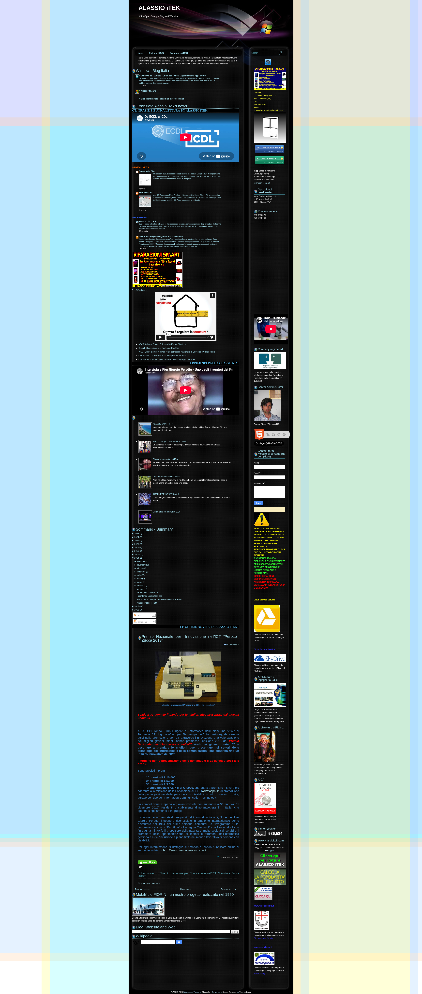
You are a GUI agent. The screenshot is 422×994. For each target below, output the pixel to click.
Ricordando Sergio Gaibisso (149, 596)
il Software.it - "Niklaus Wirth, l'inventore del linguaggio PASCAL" (167, 359)
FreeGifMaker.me (139, 290)
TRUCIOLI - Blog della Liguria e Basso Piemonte (161, 236)
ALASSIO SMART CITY (163, 424)
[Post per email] (140, 867)
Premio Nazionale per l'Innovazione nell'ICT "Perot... (160, 599)
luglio (139, 575)
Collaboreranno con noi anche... (167, 477)
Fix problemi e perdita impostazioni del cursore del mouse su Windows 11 (168, 78)
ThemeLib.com (245, 992)
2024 (136, 537)
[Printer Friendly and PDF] (147, 864)
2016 (136, 551)
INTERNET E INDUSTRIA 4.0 (166, 494)
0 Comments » (233, 645)
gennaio (140, 589)
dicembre (141, 561)
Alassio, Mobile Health (147, 603)
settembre (141, 572)
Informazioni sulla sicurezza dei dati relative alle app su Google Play (180, 174)
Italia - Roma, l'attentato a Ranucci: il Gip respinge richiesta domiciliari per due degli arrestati (175, 224)
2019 (136, 547)
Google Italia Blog (147, 171)
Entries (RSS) (156, 53)
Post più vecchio (228, 889)
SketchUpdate (145, 192)
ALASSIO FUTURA (147, 221)
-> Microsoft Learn (147, 91)
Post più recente (142, 889)
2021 (136, 541)
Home (140, 53)
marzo (139, 582)
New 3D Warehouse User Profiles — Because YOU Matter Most (179, 195)
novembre (141, 565)
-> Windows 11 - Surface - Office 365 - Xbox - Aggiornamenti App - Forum (172, 76)
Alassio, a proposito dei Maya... (167, 459)
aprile (139, 579)
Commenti (142, 622)
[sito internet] (269, 154)
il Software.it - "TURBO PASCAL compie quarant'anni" (162, 356)
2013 (136, 606)
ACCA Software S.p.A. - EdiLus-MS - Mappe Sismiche (162, 344)
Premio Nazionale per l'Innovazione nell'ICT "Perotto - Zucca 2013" (191, 638)
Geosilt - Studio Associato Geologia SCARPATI (159, 348)
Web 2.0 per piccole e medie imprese (169, 441)
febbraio (140, 585)
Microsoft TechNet (262, 183)
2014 (136, 558)
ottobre (140, 568)
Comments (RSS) (179, 53)
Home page (185, 889)
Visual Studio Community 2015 (167, 512)
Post (139, 615)
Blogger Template (229, 992)
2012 (136, 610)
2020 (136, 544)
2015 (136, 554)
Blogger (270, 850)
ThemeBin (206, 992)
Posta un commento (150, 883)
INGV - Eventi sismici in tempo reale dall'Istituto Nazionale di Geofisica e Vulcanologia (176, 352)
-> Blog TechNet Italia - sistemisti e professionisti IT (162, 99)
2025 (136, 534)
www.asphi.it (210, 791)
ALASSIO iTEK (159, 7)
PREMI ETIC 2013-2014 (147, 592)
